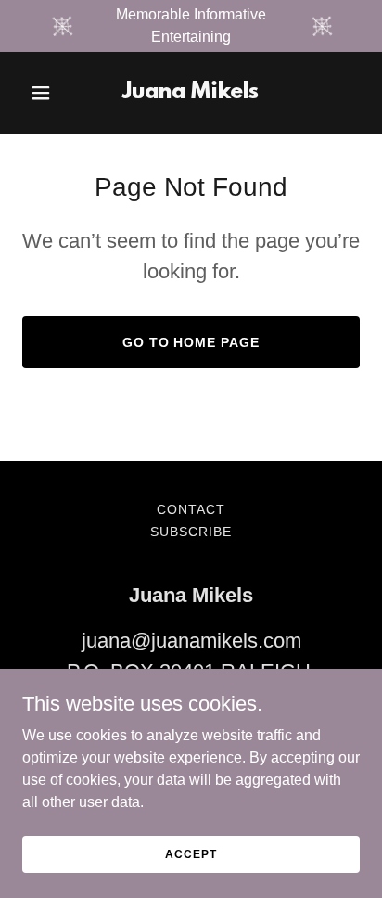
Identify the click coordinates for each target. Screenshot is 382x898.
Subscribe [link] (191, 531)
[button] (47, 92)
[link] (190, 93)
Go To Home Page (191, 342)
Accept (190, 853)
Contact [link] (191, 509)
